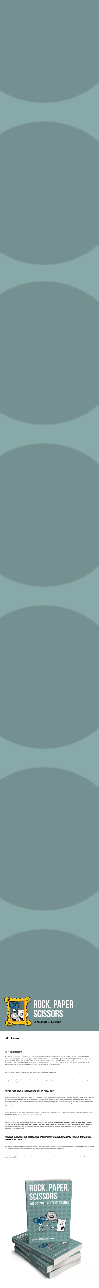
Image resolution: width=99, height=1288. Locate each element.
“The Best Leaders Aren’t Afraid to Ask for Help (29, 1114)
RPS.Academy (9, 1059)
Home (13, 1038)
